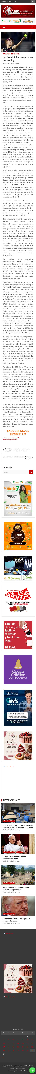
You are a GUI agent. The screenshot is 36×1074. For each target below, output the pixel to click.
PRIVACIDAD (28, 1066)
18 (8, 1047)
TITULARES (6, 54)
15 (27, 1043)
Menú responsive (33, 1)
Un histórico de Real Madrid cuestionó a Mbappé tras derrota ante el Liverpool (17, 450)
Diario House (18, 1066)
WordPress (23, 1071)
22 (27, 1047)
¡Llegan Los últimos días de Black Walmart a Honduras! (17, 458)
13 (18, 1043)
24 (4, 1050)
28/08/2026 (6, 892)
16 (32, 1043)
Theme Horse (20, 1068)
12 (13, 1043)
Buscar (31, 472)
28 (23, 1050)
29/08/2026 (6, 830)
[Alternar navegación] (4, 27)
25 (8, 1050)
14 (23, 1043)
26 (13, 1050)
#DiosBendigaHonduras (10, 439)
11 (8, 1043)
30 (32, 1050)
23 (32, 1047)
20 (18, 1047)
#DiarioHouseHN (14, 438)
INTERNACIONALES (11, 800)
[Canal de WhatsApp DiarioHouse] (32, 1070)
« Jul (2, 1057)
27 (18, 1050)
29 (27, 1050)
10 (4, 1043)
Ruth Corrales (15, 64)
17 (4, 1047)
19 (13, 1047)
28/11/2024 (6, 64)
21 (23, 1047)
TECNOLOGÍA (15, 54)
